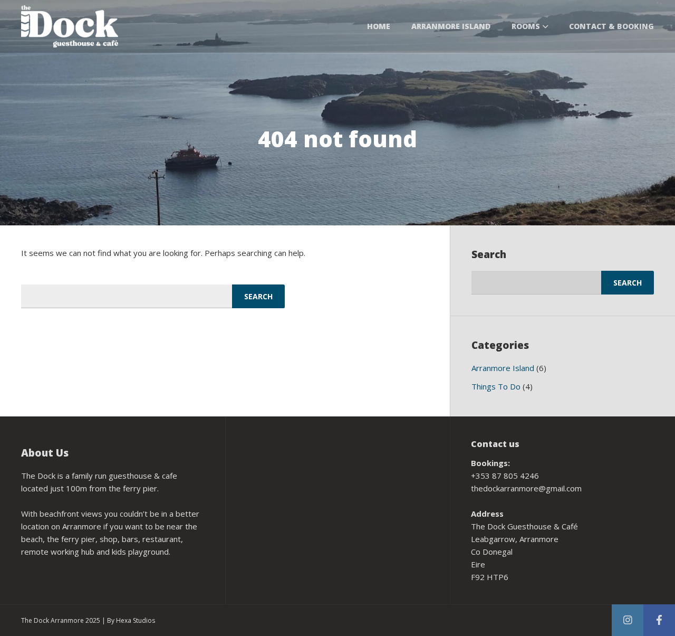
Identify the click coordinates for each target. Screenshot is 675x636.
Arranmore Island (450, 26)
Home (378, 26)
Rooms (526, 26)
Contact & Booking (611, 26)
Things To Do (495, 386)
